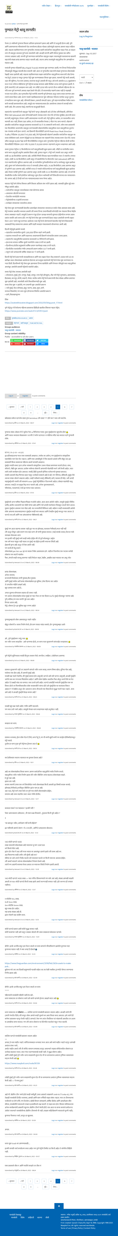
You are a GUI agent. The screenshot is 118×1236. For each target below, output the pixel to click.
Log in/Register (86, 36)
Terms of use (66, 1228)
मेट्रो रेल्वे (16, 323)
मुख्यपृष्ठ (14, 24)
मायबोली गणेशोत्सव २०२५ (74, 6)
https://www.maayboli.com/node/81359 (22, 1063)
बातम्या (39, 1217)
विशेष (22, 1217)
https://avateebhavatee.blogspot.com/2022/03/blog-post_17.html (33, 303)
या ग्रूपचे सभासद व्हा (86, 63)
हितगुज (57, 6)
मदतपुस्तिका (104, 17)
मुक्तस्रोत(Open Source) (19, 318)
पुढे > (45, 412)
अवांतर (31, 318)
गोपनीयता (80, 1220)
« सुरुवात (11, 407)
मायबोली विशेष (103, 6)
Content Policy (89, 1228)
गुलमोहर (90, 6)
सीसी (47, 1217)
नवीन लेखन (46, 6)
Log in (11, 395)
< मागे (22, 407)
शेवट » (55, 412)
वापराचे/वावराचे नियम (68, 1220)
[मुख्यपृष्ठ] (9, 8)
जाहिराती (31, 1217)
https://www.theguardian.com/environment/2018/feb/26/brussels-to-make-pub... (38, 965)
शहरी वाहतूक (24, 323)
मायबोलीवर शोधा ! (86, 100)
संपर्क (96, 1220)
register (25, 395)
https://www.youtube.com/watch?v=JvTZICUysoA (26, 311)
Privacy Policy (77, 1228)
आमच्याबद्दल (88, 1220)
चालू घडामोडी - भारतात (13, 330)
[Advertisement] (40, 371)
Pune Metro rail (36, 323)
